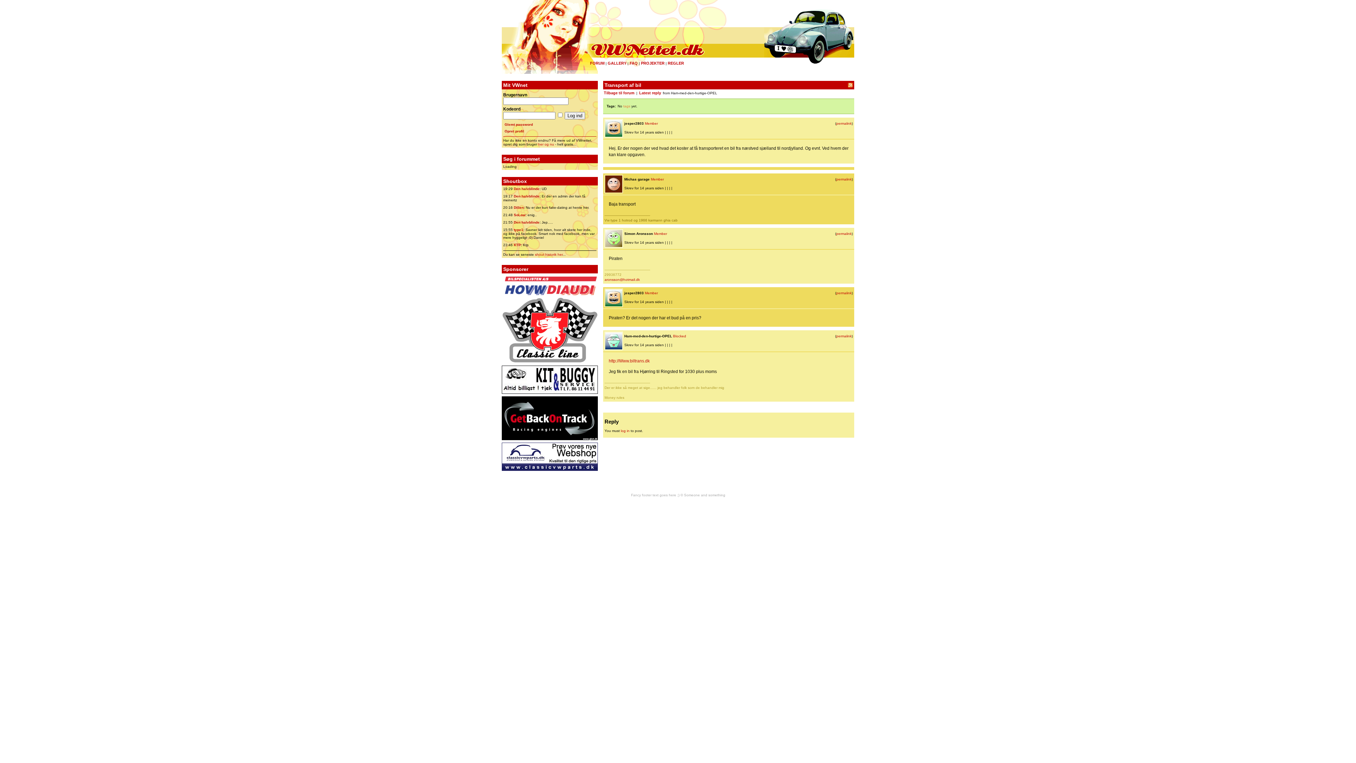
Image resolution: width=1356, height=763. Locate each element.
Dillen (519, 207)
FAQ (634, 63)
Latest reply (650, 93)
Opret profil (514, 131)
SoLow (519, 215)
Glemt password (519, 124)
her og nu (546, 144)
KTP (517, 245)
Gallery (617, 63)
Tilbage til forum (619, 93)
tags (626, 106)
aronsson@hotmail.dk (622, 280)
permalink (844, 123)
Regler (676, 63)
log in (625, 431)
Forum (597, 63)
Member (651, 123)
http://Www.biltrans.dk (629, 361)
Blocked (679, 336)
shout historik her (549, 254)
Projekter (653, 63)
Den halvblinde (527, 189)
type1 (518, 230)
